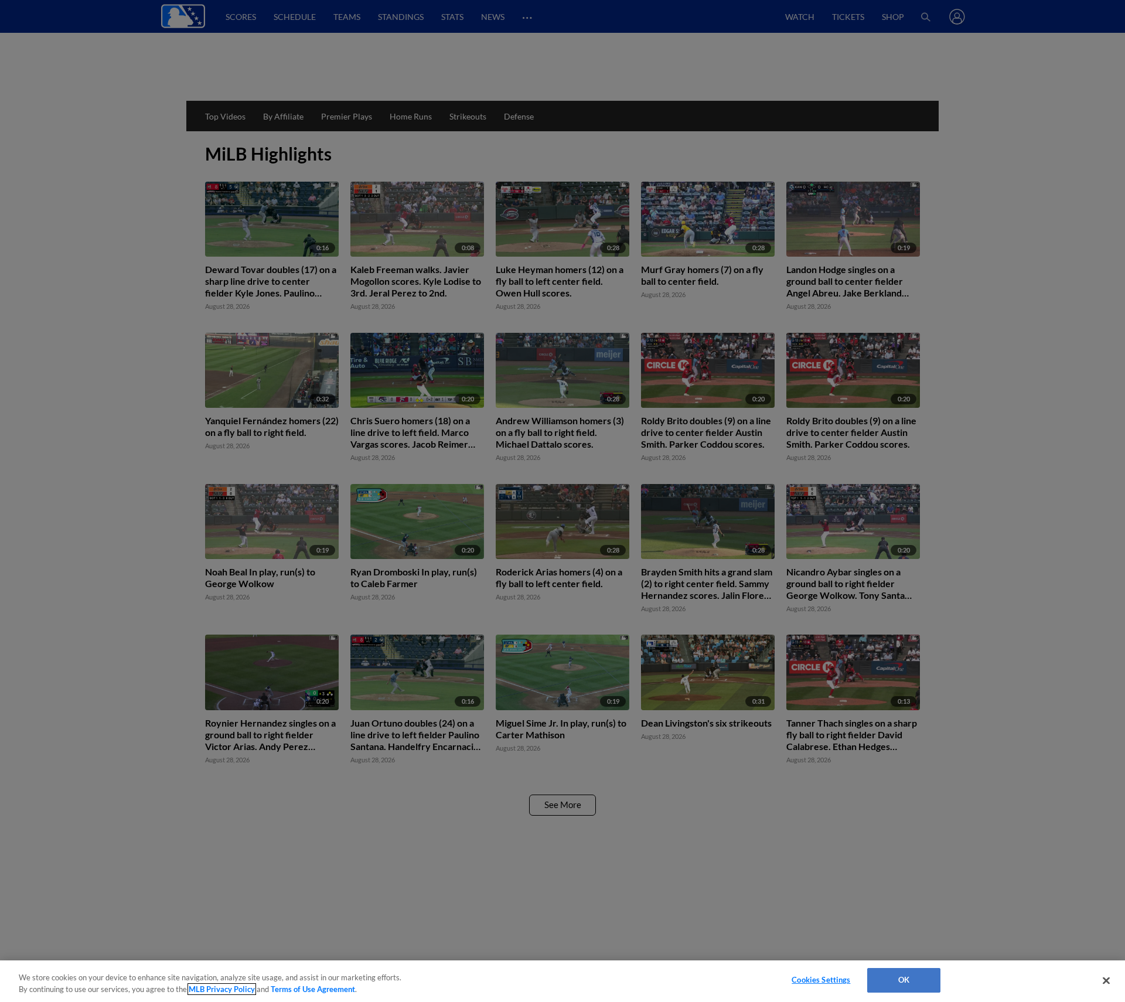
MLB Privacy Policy (222, 989)
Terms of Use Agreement (313, 989)
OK (903, 979)
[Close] (1106, 980)
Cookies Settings (821, 979)
